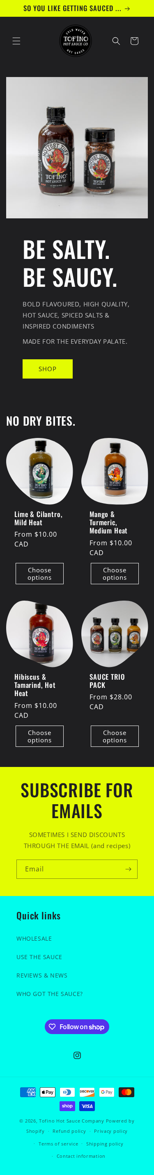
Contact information (81, 1156)
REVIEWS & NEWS (41, 975)
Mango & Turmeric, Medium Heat (109, 522)
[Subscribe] (128, 869)
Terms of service (58, 1144)
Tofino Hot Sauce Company (71, 1121)
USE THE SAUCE (39, 957)
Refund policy (69, 1131)
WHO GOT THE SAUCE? (49, 994)
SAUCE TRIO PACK (107, 680)
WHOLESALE (34, 938)
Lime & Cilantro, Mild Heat (38, 518)
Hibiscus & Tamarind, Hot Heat (35, 684)
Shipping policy (105, 1144)
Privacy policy (111, 1131)
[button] (16, 41)
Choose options (40, 573)
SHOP (48, 369)
